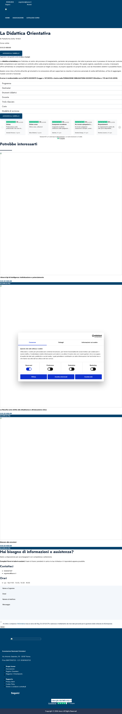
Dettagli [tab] (61, 342)
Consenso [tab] (32, 342)
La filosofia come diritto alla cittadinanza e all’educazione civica (23, 410)
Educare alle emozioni (8, 542)
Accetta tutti (88, 377)
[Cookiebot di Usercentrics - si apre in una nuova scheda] (93, 336)
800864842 (10, 2)
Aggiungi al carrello (11, 53)
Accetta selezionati (61, 377)
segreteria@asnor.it (24, 2)
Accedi (29, 4)
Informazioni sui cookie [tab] (89, 342)
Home (7, 18)
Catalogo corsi (32, 18)
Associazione (18, 18)
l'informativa (21, 624)
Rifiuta (33, 377)
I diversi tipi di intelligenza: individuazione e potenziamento (22, 277)
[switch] (48, 368)
